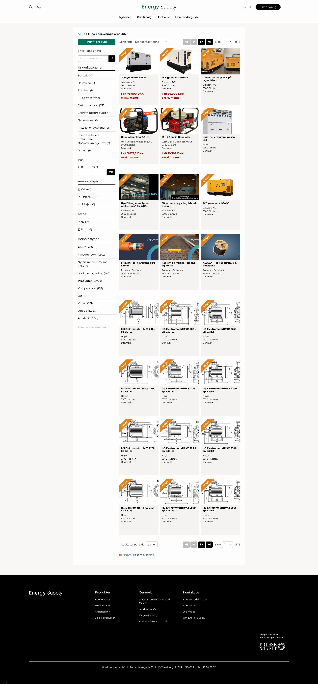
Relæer (84, 150)
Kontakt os (189, 605)
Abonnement (102, 599)
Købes (86, 189)
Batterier (85, 75)
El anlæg (85, 90)
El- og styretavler (90, 97)
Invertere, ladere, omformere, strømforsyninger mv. (94, 139)
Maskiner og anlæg (94, 273)
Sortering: (126, 41)
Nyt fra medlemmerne (92, 264)
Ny (85, 222)
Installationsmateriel (93, 127)
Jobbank (163, 17)
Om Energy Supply (194, 617)
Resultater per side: (132, 544)
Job (82, 295)
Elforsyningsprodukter (94, 112)
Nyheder (125, 17)
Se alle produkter (105, 617)
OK (111, 172)
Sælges (88, 196)
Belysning (86, 83)
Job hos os (189, 611)
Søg (38, 7)
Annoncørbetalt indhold (153, 621)
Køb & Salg (144, 17)
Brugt (86, 229)
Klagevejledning (148, 615)
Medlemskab (102, 605)
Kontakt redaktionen (195, 599)
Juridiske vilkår (147, 609)
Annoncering (102, 611)
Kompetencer (90, 288)
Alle (80, 34)
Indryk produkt (96, 41)
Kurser (85, 303)
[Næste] (201, 42)
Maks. (95, 166)
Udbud (87, 310)
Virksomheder (92, 254)
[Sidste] (209, 42)
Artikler (88, 318)
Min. (80, 166)
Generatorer (88, 120)
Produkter (90, 281)
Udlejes (87, 204)
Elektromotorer (91, 105)
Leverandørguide (187, 17)
